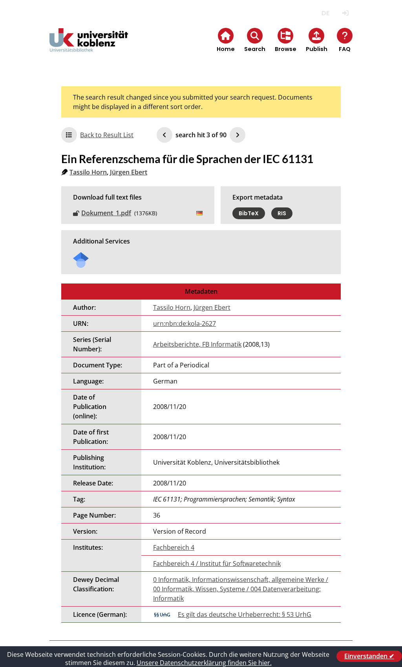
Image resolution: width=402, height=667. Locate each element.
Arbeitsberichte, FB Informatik (197, 344)
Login (346, 13)
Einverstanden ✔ (369, 656)
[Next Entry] (237, 135)
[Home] (88, 46)
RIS (282, 213)
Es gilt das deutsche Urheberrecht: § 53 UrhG (244, 614)
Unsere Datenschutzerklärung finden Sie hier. (204, 662)
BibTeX (249, 213)
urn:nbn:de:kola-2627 (184, 323)
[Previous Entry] (164, 135)
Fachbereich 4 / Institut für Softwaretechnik (217, 563)
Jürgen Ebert (128, 172)
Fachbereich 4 (173, 547)
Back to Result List (106, 135)
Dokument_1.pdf (106, 213)
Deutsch (326, 13)
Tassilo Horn (88, 172)
